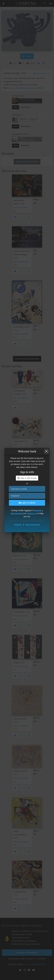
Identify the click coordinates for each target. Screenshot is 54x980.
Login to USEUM (28, 503)
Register (18, 524)
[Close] (46, 451)
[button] (27, 478)
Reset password (32, 524)
